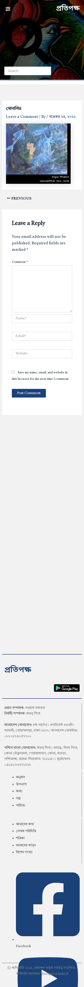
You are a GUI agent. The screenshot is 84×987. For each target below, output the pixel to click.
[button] (7, 8)
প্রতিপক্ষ (68, 8)
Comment (20, 262)
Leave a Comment (22, 117)
